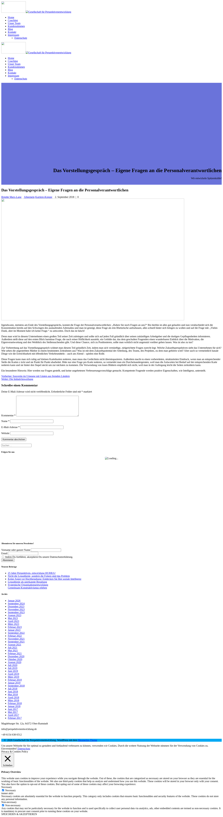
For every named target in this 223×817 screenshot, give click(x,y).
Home (11, 17)
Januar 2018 (14, 706)
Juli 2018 (12, 688)
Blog (10, 29)
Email (4, 553)
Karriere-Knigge (43, 197)
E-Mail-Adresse (10, 427)
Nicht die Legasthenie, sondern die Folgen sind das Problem (39, 576)
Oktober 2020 (15, 659)
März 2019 (13, 677)
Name (5, 421)
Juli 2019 (12, 668)
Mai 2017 (13, 712)
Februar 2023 (15, 627)
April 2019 (13, 674)
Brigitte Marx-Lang (11, 197)
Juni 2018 (13, 691)
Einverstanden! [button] (9, 748)
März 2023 (13, 624)
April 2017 (13, 715)
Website (5, 433)
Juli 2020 (12, 665)
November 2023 (16, 609)
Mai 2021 (13, 650)
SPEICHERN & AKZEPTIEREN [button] (19, 814)
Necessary (10, 790)
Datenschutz (20, 38)
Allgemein (29, 197)
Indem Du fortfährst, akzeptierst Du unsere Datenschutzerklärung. (39, 557)
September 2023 (16, 612)
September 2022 (16, 632)
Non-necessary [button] (9, 802)
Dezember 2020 (16, 656)
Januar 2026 (14, 600)
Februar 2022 (15, 635)
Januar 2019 (14, 682)
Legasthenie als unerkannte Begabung (27, 581)
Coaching (13, 20)
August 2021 (14, 644)
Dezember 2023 (16, 606)
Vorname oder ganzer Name (15, 550)
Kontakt (12, 32)
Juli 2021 (12, 647)
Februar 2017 (15, 718)
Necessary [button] (6, 787)
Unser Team (14, 23)
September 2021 (16, 641)
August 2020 (14, 662)
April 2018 (13, 697)
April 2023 (13, 621)
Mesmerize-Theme (87, 740)
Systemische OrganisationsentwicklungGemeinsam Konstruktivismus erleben (28, 586)
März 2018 (13, 700)
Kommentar (8, 415)
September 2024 (16, 603)
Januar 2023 (14, 630)
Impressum (13, 35)
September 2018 (16, 685)
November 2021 (16, 638)
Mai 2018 (13, 694)
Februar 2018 (15, 703)
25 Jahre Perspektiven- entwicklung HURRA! (32, 573)
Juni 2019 (13, 671)
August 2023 (14, 615)
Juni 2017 (13, 709)
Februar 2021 (15, 653)
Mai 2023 (13, 618)
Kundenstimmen (16, 26)
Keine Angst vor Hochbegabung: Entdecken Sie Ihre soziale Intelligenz (44, 579)
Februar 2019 (15, 679)
